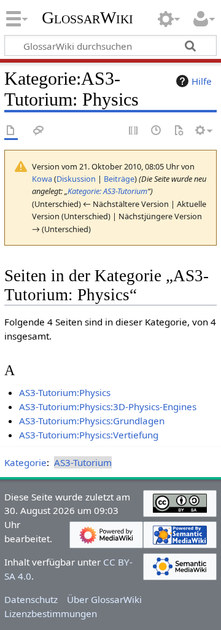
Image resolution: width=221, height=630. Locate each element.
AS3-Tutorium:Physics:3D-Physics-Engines (107, 406)
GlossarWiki (87, 17)
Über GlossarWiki (104, 599)
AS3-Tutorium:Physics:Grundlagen (92, 420)
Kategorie (25, 462)
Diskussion (76, 178)
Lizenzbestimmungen (50, 613)
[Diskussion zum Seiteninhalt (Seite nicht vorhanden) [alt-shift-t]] (38, 131)
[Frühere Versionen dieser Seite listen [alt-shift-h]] (156, 131)
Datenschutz (31, 599)
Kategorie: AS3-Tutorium (107, 190)
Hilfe (202, 81)
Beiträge (119, 178)
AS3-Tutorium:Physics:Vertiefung (88, 435)
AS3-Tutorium (83, 462)
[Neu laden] (179, 131)
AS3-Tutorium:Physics (64, 392)
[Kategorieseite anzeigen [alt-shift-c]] (11, 131)
